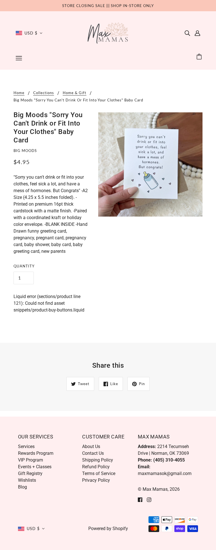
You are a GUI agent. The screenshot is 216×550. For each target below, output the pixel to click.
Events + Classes (34, 466)
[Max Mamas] (108, 32)
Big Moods (25, 150)
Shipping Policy (97, 460)
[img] (187, 33)
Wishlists (27, 480)
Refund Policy (96, 466)
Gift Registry (30, 473)
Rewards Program (35, 453)
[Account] (197, 33)
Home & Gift (74, 93)
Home (19, 93)
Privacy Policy (96, 480)
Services (26, 446)
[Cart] (200, 56)
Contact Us (93, 453)
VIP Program (30, 460)
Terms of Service (98, 473)
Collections (43, 93)
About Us (91, 446)
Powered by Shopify (108, 528)
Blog (22, 487)
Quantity (24, 266)
